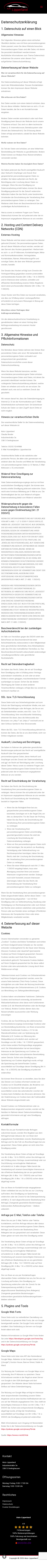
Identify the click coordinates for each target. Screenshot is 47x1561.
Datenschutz (7, 1504)
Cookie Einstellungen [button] (11, 1507)
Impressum (7, 1501)
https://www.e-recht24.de (17, 1435)
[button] (4, 1556)
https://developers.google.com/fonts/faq (26, 1339)
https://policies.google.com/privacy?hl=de (18, 1345)
